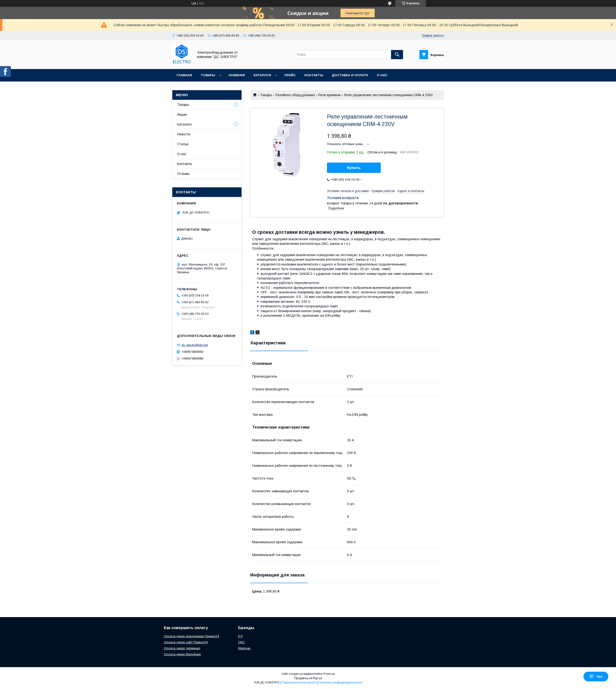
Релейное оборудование (295, 95)
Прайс (290, 75)
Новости (183, 134)
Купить (354, 168)
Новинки (237, 75)
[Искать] (397, 54)
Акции (182, 114)
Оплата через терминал (182, 648)
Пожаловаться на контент (298, 682)
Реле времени (329, 95)
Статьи (182, 144)
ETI (240, 636)
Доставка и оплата (350, 75)
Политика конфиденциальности (340, 682)
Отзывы (183, 174)
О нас (382, 75)
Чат (600, 676)
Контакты (313, 75)
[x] (257, 333)
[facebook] (252, 333)
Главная (184, 75)
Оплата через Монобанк (182, 654)
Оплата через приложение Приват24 (191, 636)
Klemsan (244, 648)
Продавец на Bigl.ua (308, 678)
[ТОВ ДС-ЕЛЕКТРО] (181, 63)
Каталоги (262, 75)
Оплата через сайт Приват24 (186, 642)
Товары (208, 75)
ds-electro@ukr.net (194, 345)
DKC (241, 642)
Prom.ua (329, 674)
